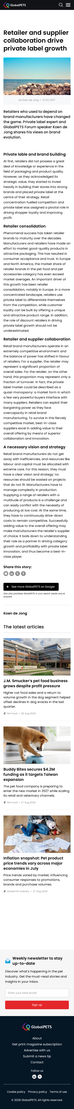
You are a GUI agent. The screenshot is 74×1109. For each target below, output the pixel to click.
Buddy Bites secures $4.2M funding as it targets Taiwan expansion (30, 774)
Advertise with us (37, 1050)
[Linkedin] (34, 1077)
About (37, 1038)
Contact (37, 1062)
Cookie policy (16, 1092)
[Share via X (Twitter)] (17, 573)
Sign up (37, 1005)
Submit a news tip (37, 1056)
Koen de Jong (30, 100)
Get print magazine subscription (37, 1044)
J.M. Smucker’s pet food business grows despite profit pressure (35, 683)
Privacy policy (37, 1092)
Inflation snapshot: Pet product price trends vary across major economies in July (33, 863)
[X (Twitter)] (40, 1077)
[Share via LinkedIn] (11, 573)
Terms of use (58, 1092)
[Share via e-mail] (5, 573)
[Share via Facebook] (23, 573)
